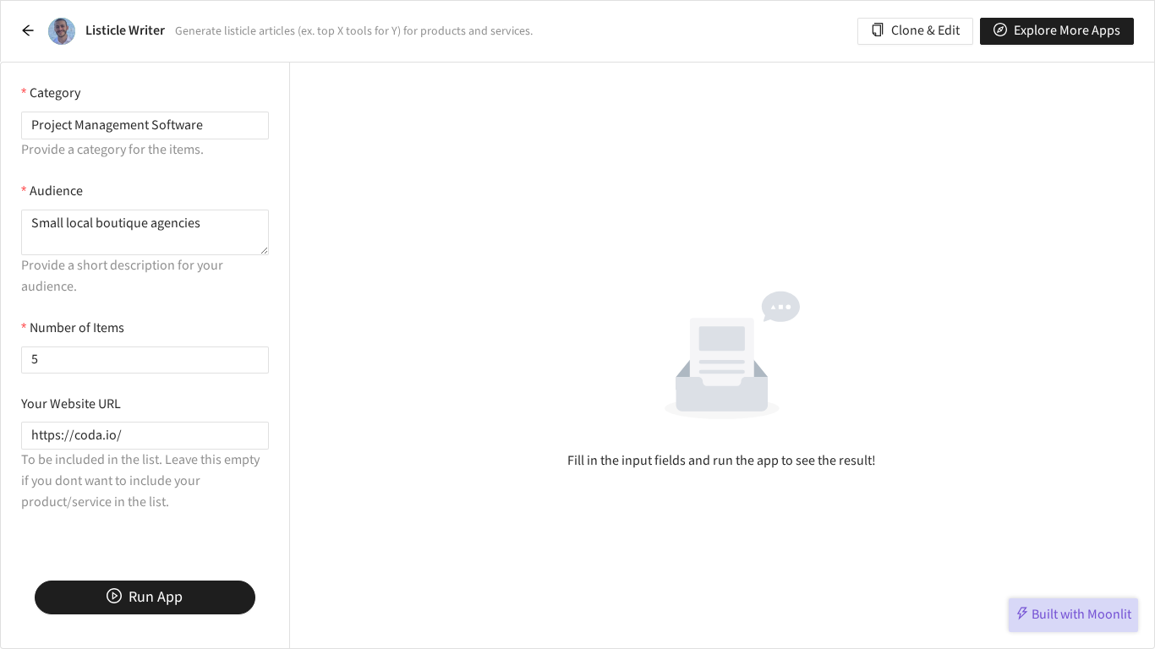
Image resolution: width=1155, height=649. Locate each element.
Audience (56, 191)
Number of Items (77, 328)
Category (55, 93)
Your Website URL (71, 404)
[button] (28, 31)
